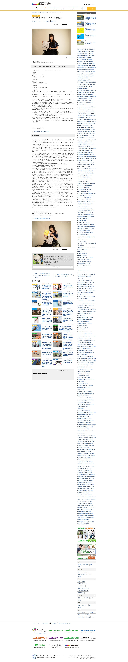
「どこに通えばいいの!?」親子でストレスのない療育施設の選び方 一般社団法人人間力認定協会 (47, 296)
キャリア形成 (81, 389)
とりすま (88, 377)
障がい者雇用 (91, 305)
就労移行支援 (86, 129)
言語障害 (80, 400)
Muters (89, 177)
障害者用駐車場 (81, 431)
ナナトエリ (80, 218)
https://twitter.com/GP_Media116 (41, 131)
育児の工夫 (80, 338)
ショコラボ (89, 323)
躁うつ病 (86, 67)
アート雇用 (90, 480)
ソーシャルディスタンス (89, 162)
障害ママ (91, 397)
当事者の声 (92, 474)
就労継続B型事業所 (90, 210)
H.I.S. (81, 125)
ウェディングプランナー (83, 447)
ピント (88, 499)
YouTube (80, 509)
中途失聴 (86, 226)
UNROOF (80, 267)
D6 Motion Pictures (82, 294)
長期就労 (91, 443)
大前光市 (86, 311)
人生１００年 (81, 98)
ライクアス (87, 224)
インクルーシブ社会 (88, 369)
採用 (79, 566)
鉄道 (79, 292)
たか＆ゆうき (81, 412)
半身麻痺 (80, 144)
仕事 (45, 9)
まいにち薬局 (93, 346)
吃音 (87, 397)
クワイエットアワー (90, 228)
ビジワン (80, 249)
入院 (92, 139)
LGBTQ (92, 144)
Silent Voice (81, 179)
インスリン (90, 507)
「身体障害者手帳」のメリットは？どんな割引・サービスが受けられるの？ (90, 24)
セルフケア (86, 474)
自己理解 (87, 437)
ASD (85, 395)
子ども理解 (83, 360)
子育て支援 (86, 373)
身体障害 (90, 59)
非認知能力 (80, 422)
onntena (88, 113)
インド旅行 (85, 286)
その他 (91, 9)
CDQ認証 (87, 517)
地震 (93, 515)
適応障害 (86, 173)
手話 (79, 160)
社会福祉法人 (89, 261)
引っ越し (92, 127)
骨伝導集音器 (88, 197)
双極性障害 (80, 67)
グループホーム (90, 212)
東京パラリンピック (82, 121)
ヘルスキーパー (81, 156)
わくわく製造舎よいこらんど (89, 497)
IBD (79, 150)
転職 (85, 82)
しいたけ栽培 (90, 385)
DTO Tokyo (88, 189)
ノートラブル (81, 224)
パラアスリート (84, 158)
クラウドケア (81, 451)
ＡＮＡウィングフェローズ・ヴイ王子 (86, 296)
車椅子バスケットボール (83, 588)
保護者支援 (88, 424)
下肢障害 (89, 96)
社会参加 (80, 472)
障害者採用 (91, 75)
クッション (83, 499)
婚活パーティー (81, 282)
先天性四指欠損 (81, 284)
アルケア (85, 505)
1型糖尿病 (84, 507)
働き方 (87, 364)
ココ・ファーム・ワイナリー (84, 259)
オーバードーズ (81, 127)
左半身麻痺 (80, 474)
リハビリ (90, 367)
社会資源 (91, 513)
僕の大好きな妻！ (91, 216)
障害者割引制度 (89, 292)
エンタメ (73, 9)
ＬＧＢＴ (93, 92)
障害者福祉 (87, 371)
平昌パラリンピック (88, 109)
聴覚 (89, 71)
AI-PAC (79, 177)
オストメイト (81, 503)
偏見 (82, 117)
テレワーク (80, 173)
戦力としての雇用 (90, 453)
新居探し (80, 129)
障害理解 (92, 362)
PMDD (79, 175)
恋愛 (82, 137)
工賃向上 (80, 393)
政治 (90, 605)
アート (84, 100)
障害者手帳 (80, 57)
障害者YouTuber (82, 379)
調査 (89, 121)
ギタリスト (86, 416)
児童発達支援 (86, 519)
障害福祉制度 (81, 464)
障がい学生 (80, 441)
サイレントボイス (88, 179)
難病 (89, 139)
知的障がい (92, 55)
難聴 (85, 69)
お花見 (87, 127)
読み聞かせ (80, 461)
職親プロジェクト (87, 484)
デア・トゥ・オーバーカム (84, 191)
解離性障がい (81, 142)
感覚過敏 (88, 230)
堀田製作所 (80, 490)
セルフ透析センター (82, 300)
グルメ (84, 152)
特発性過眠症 (93, 243)
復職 (83, 367)
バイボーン (93, 201)
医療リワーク (87, 426)
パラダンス (93, 466)
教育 (95, 358)
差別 (79, 117)
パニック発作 (92, 84)
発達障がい (86, 55)
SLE (79, 468)
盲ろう (86, 168)
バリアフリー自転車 (89, 488)
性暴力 (93, 455)
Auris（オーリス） (82, 251)
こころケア (93, 113)
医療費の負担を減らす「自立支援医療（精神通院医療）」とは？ (68, 303)
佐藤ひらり (80, 311)
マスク (79, 164)
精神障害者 (80, 82)
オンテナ (83, 113)
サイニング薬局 (81, 348)
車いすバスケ (92, 164)
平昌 (86, 119)
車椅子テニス (81, 592)
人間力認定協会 (87, 422)
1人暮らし (92, 612)
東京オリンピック (92, 119)
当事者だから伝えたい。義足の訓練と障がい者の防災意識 (47, 303)
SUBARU (93, 183)
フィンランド (89, 288)
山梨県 (85, 305)
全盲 (82, 73)
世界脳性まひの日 (91, 236)
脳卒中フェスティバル (83, 344)
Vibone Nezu (81, 197)
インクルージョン (82, 439)
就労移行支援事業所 (82, 80)
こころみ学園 (90, 257)
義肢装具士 (88, 515)
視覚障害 (92, 69)
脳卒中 (79, 346)
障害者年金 (80, 69)
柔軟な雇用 (80, 455)
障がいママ (80, 336)
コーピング (91, 486)
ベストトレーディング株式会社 (85, 391)
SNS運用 (89, 511)
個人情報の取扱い (65, 623)
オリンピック (87, 117)
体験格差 (80, 497)
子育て (85, 336)
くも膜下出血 (89, 472)
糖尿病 (79, 507)
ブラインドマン (81, 288)
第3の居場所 (90, 439)
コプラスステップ (82, 385)
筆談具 (92, 224)
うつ (84, 71)
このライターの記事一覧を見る (53, 266)
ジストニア (90, 414)
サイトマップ (36, 623)
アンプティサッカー (82, 63)
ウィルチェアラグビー (83, 590)
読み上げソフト (81, 183)
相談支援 (80, 515)
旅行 (85, 123)
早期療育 (84, 177)
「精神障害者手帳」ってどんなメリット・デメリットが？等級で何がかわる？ (90, 31)
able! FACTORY (82, 212)
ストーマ (87, 503)
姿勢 (79, 499)
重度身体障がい (81, 228)
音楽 (87, 597)
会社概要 (44, 633)
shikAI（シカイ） (82, 257)
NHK (82, 150)
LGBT (93, 111)
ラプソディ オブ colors (83, 181)
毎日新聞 (80, 96)
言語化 (87, 523)
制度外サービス (81, 453)
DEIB (86, 367)
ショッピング (85, 571)
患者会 (94, 148)
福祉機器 (88, 154)
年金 (89, 106)
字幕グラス (93, 106)
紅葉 (91, 86)
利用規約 (54, 623)
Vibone (79, 111)
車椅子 (93, 63)
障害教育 (89, 276)
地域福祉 (87, 321)
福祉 (79, 113)
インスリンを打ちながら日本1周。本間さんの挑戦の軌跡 (68, 295)
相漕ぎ (79, 466)
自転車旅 (87, 464)
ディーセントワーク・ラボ (84, 435)
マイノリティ (89, 284)
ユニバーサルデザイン (89, 137)
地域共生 (84, 358)
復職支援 (91, 344)
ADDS (90, 175)
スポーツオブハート (91, 90)
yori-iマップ (80, 373)
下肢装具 (85, 144)
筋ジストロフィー (90, 379)
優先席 (86, 84)
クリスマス (80, 104)
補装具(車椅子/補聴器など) (84, 617)
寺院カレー (91, 286)
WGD (89, 234)
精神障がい (86, 53)
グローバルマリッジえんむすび (85, 280)
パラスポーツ (81, 119)
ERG (79, 195)
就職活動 (94, 82)
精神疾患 (80, 486)
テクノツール (88, 451)
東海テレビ (86, 218)
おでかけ (54, 9)
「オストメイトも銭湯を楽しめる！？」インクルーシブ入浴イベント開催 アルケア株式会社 (47, 313)
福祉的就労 (87, 263)
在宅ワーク (80, 443)
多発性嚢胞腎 (81, 408)
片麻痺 (90, 142)
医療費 (86, 513)
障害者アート (81, 482)
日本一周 (92, 464)
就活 (87, 476)
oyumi (91, 125)
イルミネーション (82, 102)
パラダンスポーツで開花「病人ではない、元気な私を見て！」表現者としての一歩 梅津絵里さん (47, 363)
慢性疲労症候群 (81, 418)
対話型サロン (81, 437)
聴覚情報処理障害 (82, 216)
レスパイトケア (81, 377)
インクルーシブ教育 (91, 360)
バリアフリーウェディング (84, 445)
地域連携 (85, 393)
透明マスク (88, 199)
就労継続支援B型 (82, 323)
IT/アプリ (87, 614)
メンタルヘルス (81, 352)
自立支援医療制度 (89, 232)
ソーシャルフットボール (87, 133)
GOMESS (90, 313)
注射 (94, 507)
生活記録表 (80, 433)
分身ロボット (81, 168)
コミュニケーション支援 (83, 428)
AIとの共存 (91, 521)
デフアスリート (84, 160)
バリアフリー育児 (92, 336)
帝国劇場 (90, 333)
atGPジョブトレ (81, 272)
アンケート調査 (81, 261)
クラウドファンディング (88, 509)
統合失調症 (80, 55)
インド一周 (89, 350)
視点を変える (81, 488)
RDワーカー (88, 418)
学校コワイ (80, 395)
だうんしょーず (81, 315)
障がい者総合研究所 (91, 115)
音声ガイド (80, 404)
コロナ (90, 160)
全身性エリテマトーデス (86, 468)
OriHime (85, 166)
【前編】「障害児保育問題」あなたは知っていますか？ (63, 275)
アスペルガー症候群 (82, 59)
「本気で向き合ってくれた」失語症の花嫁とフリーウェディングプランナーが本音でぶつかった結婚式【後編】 (47, 345)
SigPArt (93, 340)
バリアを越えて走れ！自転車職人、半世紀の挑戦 (68, 320)
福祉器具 (91, 490)
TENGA (93, 131)
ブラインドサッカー (82, 106)
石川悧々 (80, 239)
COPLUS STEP (86, 387)
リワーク (80, 354)
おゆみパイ (86, 125)
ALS (86, 412)
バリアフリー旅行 (86, 466)
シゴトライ (92, 129)
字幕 (79, 109)
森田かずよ (86, 404)
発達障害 (93, 71)
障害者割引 (80, 78)
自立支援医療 (81, 513)
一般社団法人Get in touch (84, 309)
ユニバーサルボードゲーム (84, 274)
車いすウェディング (82, 449)
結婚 (79, 137)
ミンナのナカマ (89, 208)
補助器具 (89, 131)
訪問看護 (92, 517)
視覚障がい (80, 51)
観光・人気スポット (82, 574)
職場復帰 (85, 354)
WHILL (86, 98)
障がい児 (91, 170)
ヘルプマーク (81, 84)
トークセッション (82, 90)
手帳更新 (91, 461)
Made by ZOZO (81, 329)
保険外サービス (91, 449)
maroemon (71, 57)
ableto (85, 433)
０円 (88, 102)
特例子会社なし (81, 476)
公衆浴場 (80, 505)
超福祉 (84, 96)
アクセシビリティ (82, 290)
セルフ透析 (80, 298)
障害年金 (85, 234)
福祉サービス (85, 175)
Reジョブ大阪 (81, 303)
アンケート (93, 121)
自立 (79, 115)
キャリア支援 (93, 437)
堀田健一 (86, 490)
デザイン (80, 100)
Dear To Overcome (82, 193)
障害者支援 (80, 369)
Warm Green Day (82, 236)
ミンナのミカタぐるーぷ (83, 206)
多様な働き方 (81, 307)
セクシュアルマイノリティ (84, 146)
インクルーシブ (81, 364)
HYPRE (91, 203)
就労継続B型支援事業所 (83, 203)
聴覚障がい (86, 51)
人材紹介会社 (90, 152)
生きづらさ (85, 486)
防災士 (82, 517)
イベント (90, 135)
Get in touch (88, 265)
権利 (84, 472)
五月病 (79, 133)
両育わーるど (92, 303)
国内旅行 (93, 123)
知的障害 (88, 183)
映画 (88, 69)
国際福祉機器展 (81, 154)
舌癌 (93, 484)
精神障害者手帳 (92, 67)
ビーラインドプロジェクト (84, 270)
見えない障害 (86, 400)
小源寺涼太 (80, 319)
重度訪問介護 (81, 321)
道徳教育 (86, 461)
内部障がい (80, 53)
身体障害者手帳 (89, 156)
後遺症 (79, 367)
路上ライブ (80, 416)
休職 (92, 426)
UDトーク (80, 162)
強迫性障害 (91, 173)
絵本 (79, 360)
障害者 (89, 63)
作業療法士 (93, 499)
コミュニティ (91, 478)
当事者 (86, 142)
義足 (79, 158)
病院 (95, 139)
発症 (88, 148)
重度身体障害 (92, 226)
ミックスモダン (88, 482)
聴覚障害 (91, 73)
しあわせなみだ (87, 455)
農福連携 (80, 387)
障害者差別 (80, 201)
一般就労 (93, 441)
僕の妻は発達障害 (82, 220)
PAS (87, 501)
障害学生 (93, 435)
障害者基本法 (91, 393)
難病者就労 (80, 305)
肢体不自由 (80, 478)
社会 (82, 9)
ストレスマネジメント (83, 383)
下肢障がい (86, 49)
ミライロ (80, 166)
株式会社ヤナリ (89, 348)
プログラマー (87, 441)
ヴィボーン (84, 111)
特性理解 (94, 424)
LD (87, 395)
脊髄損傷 (86, 75)
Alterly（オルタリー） (83, 253)
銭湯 (91, 503)
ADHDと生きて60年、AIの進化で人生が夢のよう (68, 287)
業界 (79, 605)
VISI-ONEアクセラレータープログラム (86, 247)
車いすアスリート (82, 470)
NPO (94, 476)
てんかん (86, 73)
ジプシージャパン (86, 406)
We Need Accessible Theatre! (85, 331)
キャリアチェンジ (82, 381)
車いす (88, 65)
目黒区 (85, 478)
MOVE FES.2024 (92, 412)
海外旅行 (88, 123)
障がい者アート (81, 340)
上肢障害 (94, 96)
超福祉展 (86, 88)
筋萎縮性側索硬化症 (82, 414)
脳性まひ (80, 71)
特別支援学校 (89, 185)
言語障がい (92, 51)
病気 (91, 148)
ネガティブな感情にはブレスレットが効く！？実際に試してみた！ (42, 275)
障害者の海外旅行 (82, 350)
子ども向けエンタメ (82, 494)
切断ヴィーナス (92, 168)
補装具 (79, 492)
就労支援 (91, 356)
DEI (79, 362)
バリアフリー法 (89, 431)
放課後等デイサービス (83, 521)
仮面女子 (48, 21)
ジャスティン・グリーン (83, 243)
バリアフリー (41, 21)
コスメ (87, 612)
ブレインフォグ (81, 420)
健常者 (89, 80)
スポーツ (64, 9)
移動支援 (86, 443)
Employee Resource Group (87, 195)
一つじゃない (81, 232)
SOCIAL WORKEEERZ (83, 317)
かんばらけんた (92, 311)
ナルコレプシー (81, 245)
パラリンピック (87, 104)
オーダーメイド (81, 501)
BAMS (90, 98)
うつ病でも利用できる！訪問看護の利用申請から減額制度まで (47, 287)
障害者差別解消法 (82, 65)
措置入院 (87, 187)
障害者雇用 (80, 88)
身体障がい (34, 21)
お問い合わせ (45, 623)
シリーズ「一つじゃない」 (84, 222)
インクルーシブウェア (83, 327)
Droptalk (92, 404)
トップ (36, 9)
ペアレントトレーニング (83, 375)
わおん (79, 214)
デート (91, 102)
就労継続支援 (81, 263)
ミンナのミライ (81, 208)
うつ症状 (93, 65)
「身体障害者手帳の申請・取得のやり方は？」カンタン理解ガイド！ (90, 18)
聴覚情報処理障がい (89, 214)
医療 (79, 511)
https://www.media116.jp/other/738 (42, 218)
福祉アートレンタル (82, 342)
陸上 (79, 581)
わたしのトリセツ (90, 420)
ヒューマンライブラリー (83, 94)
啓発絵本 (90, 494)
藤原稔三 (80, 484)
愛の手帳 (90, 150)
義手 (95, 156)
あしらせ (85, 249)
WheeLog (80, 123)
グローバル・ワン (90, 282)
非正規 (90, 319)
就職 (84, 564)
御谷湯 (90, 501)
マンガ (83, 597)
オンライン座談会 (82, 241)
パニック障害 (81, 86)
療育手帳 (80, 152)
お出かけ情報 (81, 371)
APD (83, 214)
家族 (92, 358)
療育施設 (80, 519)
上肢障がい (92, 49)
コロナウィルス (92, 158)
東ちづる (87, 307)
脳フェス (90, 342)
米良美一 (86, 319)
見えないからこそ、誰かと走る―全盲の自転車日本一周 (68, 354)
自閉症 (85, 150)
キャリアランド (85, 346)
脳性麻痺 (93, 274)
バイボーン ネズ (81, 199)
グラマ (85, 267)
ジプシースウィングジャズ (84, 410)
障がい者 (86, 57)
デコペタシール (81, 189)
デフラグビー (81, 187)
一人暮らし (83, 115)
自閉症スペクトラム (82, 480)
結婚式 (92, 445)
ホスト (89, 111)
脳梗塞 (91, 364)
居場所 (90, 476)
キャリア (92, 352)
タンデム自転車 (81, 135)
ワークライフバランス (83, 356)
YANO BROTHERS (82, 313)
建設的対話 (89, 470)
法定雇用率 (80, 75)
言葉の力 (80, 286)
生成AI (79, 406)
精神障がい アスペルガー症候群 (85, 61)
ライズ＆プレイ (81, 397)
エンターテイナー (86, 492)
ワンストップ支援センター (88, 457)
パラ (82, 109)
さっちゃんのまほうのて (86, 459)
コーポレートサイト (38, 633)
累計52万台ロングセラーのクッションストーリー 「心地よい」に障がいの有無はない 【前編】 (68, 313)
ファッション (81, 612)
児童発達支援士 (81, 424)
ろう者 (92, 154)
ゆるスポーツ (85, 164)
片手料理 (92, 400)
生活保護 (80, 234)
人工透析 (86, 298)
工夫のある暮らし (82, 402)
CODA (79, 358)
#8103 (79, 457)
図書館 (91, 94)
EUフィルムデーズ (91, 290)
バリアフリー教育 (85, 362)
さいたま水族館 (81, 230)
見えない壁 (90, 505)
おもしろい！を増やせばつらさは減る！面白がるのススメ (47, 328)
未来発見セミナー (92, 193)
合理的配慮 (93, 309)
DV (79, 459)
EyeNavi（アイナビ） (83, 255)
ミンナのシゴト (81, 210)
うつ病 (91, 53)
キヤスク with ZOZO (82, 325)
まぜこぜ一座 (81, 265)
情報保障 (89, 402)
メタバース (80, 278)
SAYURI (91, 317)
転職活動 (89, 82)
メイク (85, 139)
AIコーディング (81, 523)
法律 (83, 605)
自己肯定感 (80, 426)
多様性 (88, 358)
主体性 (84, 276)
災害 (79, 517)
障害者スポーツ (81, 92)
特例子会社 (80, 139)
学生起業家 (88, 340)
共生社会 (80, 276)
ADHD (90, 57)
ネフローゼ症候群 (82, 148)
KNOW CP (85, 239)
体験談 (87, 352)
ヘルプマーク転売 (82, 131)
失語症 (86, 303)
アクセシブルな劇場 (82, 333)
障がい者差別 (87, 201)
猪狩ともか (53, 21)
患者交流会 (83, 511)
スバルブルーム (81, 185)
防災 (84, 515)
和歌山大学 (80, 226)
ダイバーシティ (87, 338)
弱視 (79, 73)
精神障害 (86, 78)
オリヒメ (90, 166)
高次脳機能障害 (91, 300)
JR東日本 (83, 292)
